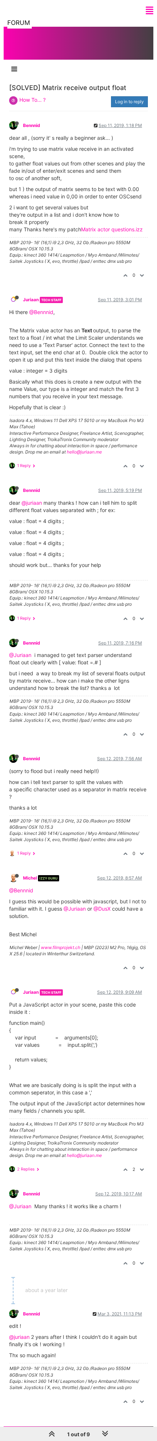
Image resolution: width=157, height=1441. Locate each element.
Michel (30, 878)
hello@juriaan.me (84, 452)
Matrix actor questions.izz (112, 229)
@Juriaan (20, 655)
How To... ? (32, 100)
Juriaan (31, 299)
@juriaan (32, 503)
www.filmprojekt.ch (60, 947)
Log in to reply (129, 101)
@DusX (102, 909)
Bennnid (31, 125)
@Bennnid (41, 312)
